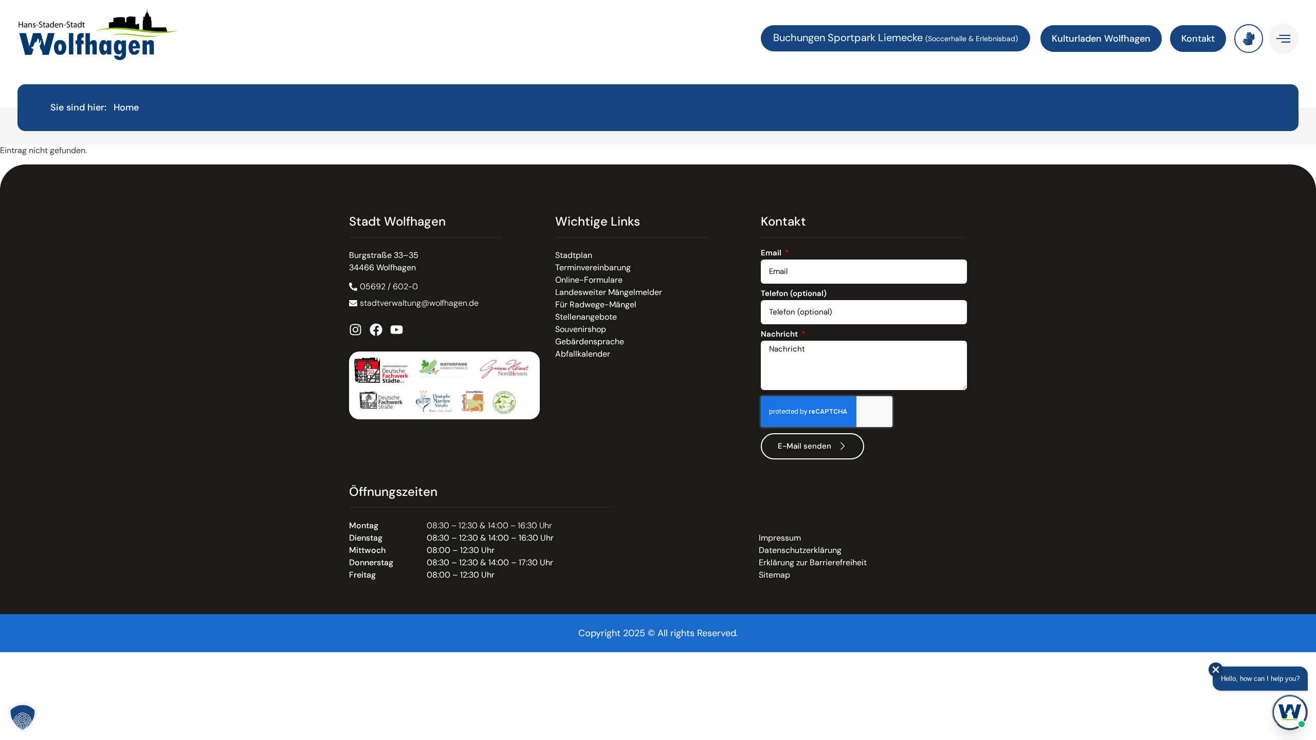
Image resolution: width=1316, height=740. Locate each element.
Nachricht (780, 334)
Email (772, 253)
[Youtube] (396, 329)
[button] (22, 717)
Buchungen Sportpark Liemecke (849, 37)
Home (126, 107)
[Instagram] (355, 329)
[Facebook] (376, 329)
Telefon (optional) (794, 294)
